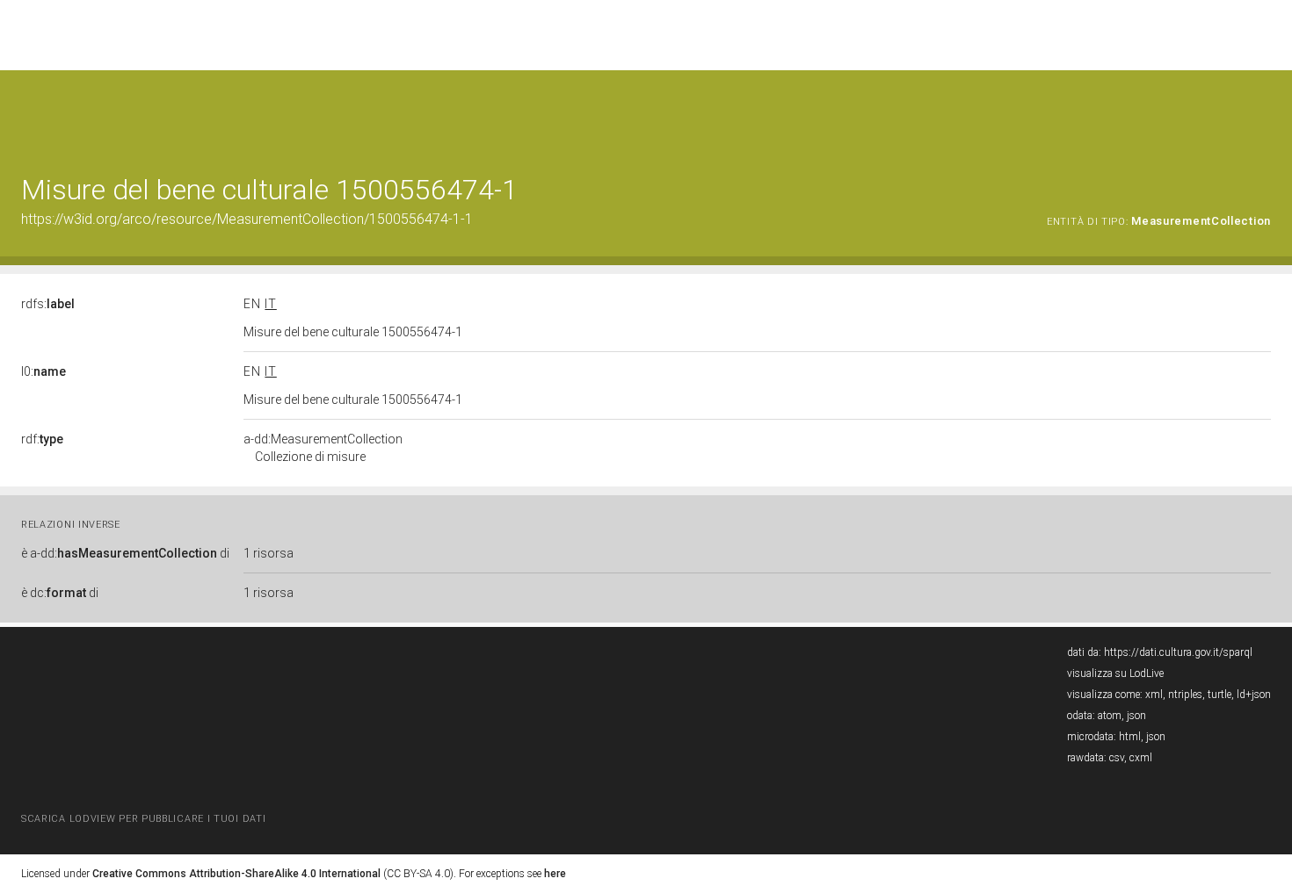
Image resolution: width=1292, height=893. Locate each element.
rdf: (42, 439)
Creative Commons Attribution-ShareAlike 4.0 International (236, 874)
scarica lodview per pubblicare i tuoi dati (143, 819)
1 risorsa (268, 553)
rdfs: (48, 304)
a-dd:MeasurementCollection (323, 448)
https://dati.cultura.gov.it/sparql (1178, 652)
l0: (43, 371)
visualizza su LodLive (1115, 673)
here (555, 874)
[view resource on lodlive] (1262, 114)
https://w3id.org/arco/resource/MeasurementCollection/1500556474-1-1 (247, 219)
